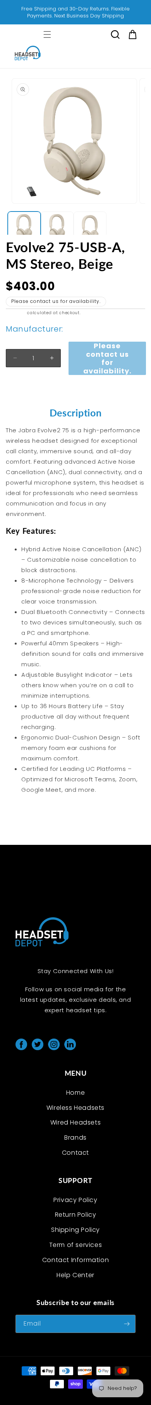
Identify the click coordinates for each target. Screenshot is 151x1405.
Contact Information (75, 1259)
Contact (75, 1152)
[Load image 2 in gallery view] (57, 228)
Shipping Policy (75, 1229)
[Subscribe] (126, 1324)
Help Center (75, 1275)
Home (75, 1092)
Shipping (16, 313)
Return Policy (75, 1214)
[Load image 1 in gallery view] (24, 228)
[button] (47, 34)
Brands (75, 1137)
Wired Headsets (75, 1122)
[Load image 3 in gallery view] (90, 228)
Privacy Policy (75, 1199)
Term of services (75, 1244)
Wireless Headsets (75, 1107)
